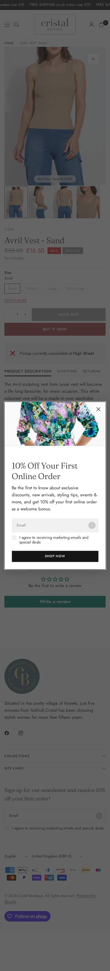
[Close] (98, 409)
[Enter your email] (91, 525)
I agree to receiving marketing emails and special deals (54, 540)
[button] (55, 556)
